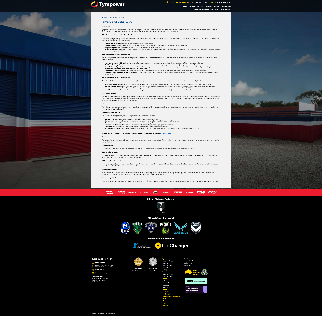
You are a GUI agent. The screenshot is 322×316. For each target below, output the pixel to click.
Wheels (192, 6)
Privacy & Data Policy (102, 313)
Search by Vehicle (168, 261)
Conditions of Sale (112, 313)
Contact (217, 6)
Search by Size (167, 263)
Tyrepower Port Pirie (179, 2)
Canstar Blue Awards (190, 261)
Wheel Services (167, 287)
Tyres (185, 6)
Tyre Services (166, 285)
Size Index (187, 259)
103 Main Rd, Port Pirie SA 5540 (106, 266)
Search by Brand (167, 265)
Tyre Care (165, 267)
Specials (208, 6)
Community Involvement (201, 9)
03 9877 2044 (165, 133)
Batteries (165, 281)
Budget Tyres (188, 263)
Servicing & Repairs (168, 283)
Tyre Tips (165, 270)
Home (105, 18)
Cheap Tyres (187, 265)
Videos (222, 9)
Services (200, 6)
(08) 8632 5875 (201, 2)
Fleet (211, 9)
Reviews (227, 9)
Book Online (226, 6)
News (216, 9)
